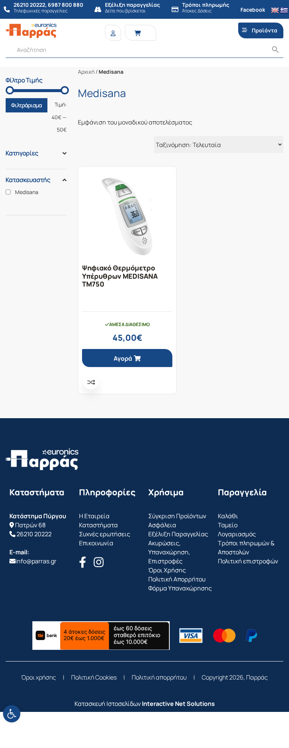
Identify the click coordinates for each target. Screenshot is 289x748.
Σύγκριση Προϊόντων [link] (177, 516)
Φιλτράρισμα (26, 105)
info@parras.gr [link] (35, 561)
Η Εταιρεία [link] (94, 516)
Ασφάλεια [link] (162, 525)
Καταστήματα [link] (98, 525)
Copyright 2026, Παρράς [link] (235, 677)
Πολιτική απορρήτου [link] (159, 677)
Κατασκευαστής (28, 180)
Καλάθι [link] (228, 516)
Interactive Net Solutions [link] (178, 703)
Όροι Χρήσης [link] (167, 570)
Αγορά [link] (123, 358)
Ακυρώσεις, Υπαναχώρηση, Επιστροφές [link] (169, 552)
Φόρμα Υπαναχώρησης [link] (180, 588)
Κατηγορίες (22, 153)
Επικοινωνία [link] (96, 543)
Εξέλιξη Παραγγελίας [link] (178, 534)
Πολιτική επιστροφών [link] (248, 561)
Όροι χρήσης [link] (38, 677)
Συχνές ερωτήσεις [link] (104, 534)
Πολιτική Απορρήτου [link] (176, 579)
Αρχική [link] (86, 71)
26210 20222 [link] (34, 534)
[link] (11, 713)
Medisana (26, 192)
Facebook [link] (252, 9)
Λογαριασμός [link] (237, 534)
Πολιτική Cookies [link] (94, 677)
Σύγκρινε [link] (91, 382)
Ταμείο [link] (227, 525)
